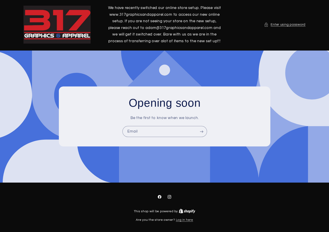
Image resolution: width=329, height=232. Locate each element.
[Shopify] (187, 211)
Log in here (184, 219)
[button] (285, 25)
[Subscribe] (201, 131)
